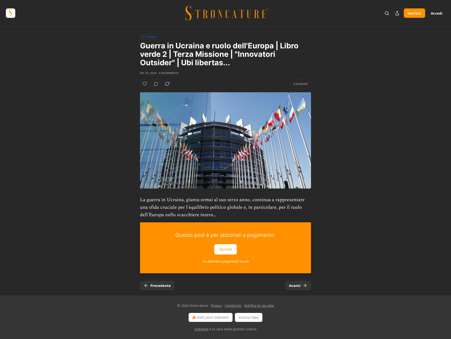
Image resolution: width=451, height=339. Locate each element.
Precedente (160, 285)
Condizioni (233, 305)
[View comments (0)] (156, 84)
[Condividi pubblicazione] (397, 13)
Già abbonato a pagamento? (225, 261)
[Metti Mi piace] (144, 84)
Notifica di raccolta (259, 305)
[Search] (387, 13)
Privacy (216, 305)
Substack (201, 329)
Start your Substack (213, 317)
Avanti (295, 285)
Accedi (437, 13)
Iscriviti (414, 13)
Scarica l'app (249, 317)
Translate (150, 37)
